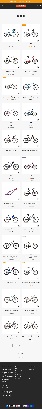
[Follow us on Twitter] (6, 395)
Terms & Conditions (18, 376)
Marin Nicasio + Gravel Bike (11, 44)
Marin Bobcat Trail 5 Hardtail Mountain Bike (11, 97)
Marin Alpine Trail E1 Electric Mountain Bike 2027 (11, 176)
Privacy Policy (17, 378)
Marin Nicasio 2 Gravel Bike (11, 150)
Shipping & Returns (18, 374)
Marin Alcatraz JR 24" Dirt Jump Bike (30, 176)
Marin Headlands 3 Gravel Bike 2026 (11, 310)
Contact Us (17, 366)
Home (3, 13)
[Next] (28, 345)
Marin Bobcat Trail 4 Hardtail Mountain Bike (31, 97)
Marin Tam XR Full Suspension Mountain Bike (11, 229)
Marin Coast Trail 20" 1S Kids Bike (31, 124)
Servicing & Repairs (18, 370)
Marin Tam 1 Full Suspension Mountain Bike (11, 256)
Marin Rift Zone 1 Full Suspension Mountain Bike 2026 (31, 283)
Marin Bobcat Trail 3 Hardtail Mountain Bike (11, 124)
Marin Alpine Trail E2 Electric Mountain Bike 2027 (31, 150)
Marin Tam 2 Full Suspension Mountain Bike (31, 229)
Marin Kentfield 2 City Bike (11, 71)
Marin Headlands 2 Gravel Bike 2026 (30, 310)
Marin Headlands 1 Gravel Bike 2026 (11, 336)
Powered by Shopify (11, 403)
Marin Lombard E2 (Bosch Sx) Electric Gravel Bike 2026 (31, 337)
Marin (11, 43)
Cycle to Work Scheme (19, 372)
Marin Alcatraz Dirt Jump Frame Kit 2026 (11, 203)
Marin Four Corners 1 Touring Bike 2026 (31, 203)
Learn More (4, 381)
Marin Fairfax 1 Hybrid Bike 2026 (31, 71)
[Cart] (39, 5)
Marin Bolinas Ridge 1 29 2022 (11, 282)
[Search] (4, 5)
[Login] (37, 5)
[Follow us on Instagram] (9, 395)
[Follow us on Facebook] (3, 395)
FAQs (16, 368)
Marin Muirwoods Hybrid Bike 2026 (30, 256)
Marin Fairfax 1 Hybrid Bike (31, 44)
